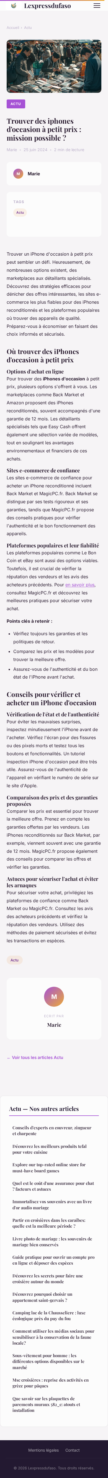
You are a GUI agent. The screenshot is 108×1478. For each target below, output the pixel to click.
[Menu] (96, 5)
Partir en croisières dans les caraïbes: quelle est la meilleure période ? (48, 1223)
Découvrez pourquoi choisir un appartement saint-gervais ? (42, 1297)
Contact (72, 1450)
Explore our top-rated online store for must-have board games (49, 1167)
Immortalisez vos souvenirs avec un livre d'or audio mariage (52, 1204)
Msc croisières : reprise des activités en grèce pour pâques (50, 1383)
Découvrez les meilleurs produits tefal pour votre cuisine (49, 1149)
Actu (28, 27)
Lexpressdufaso (47, 5)
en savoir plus (79, 584)
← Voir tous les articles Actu (35, 1057)
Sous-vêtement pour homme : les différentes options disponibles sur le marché (48, 1361)
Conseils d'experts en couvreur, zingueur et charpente (51, 1130)
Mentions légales (43, 1450)
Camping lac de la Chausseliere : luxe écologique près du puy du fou (49, 1315)
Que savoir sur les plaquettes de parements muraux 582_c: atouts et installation (46, 1404)
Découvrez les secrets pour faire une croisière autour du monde (47, 1278)
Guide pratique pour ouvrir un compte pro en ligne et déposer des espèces (53, 1260)
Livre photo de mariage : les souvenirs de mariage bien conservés (52, 1241)
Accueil (13, 27)
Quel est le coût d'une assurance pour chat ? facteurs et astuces (53, 1186)
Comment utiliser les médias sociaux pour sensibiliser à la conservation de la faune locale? (53, 1337)
